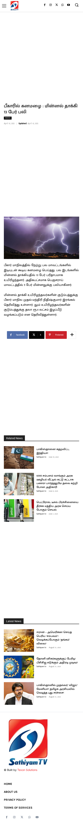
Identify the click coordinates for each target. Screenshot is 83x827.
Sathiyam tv (41, 457)
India (8, 118)
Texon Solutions (27, 769)
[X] (57, 5)
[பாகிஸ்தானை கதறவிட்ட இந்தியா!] (19, 457)
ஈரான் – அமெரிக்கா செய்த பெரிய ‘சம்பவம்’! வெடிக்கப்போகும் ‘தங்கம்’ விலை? (54, 638)
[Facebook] (45, 5)
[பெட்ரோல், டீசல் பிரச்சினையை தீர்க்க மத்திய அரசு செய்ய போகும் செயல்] (19, 510)
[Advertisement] (41, 55)
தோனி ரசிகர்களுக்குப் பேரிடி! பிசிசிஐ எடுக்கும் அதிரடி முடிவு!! (57, 660)
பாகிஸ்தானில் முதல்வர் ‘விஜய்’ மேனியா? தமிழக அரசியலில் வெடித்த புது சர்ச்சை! (57, 689)
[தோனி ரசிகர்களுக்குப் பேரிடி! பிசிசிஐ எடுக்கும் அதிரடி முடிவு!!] (19, 667)
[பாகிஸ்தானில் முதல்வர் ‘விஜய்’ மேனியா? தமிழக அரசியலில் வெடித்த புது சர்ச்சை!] (19, 693)
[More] (72, 335)
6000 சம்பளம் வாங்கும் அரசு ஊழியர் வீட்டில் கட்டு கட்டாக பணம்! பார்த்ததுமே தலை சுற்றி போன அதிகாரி (57, 481)
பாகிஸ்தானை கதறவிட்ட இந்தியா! (52, 451)
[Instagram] (51, 5)
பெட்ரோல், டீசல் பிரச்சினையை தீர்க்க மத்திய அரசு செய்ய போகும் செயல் (57, 506)
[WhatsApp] (62, 5)
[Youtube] (68, 5)
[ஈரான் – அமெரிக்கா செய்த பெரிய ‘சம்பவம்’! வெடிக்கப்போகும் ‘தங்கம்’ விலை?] (19, 640)
